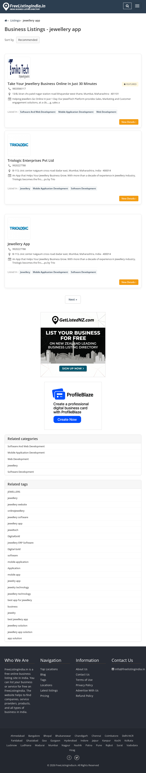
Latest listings (49, 690)
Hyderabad (70, 740)
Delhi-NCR (127, 735)
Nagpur (66, 745)
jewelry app (14, 581)
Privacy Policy (84, 685)
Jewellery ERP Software (20, 542)
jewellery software (18, 517)
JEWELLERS (14, 491)
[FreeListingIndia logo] (24, 6)
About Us (81, 669)
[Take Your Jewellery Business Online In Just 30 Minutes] (19, 68)
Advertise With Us (87, 690)
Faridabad (16, 740)
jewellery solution (17, 625)
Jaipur (95, 740)
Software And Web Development (38, 111)
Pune (99, 745)
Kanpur (106, 740)
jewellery (12, 498)
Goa (44, 740)
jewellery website (17, 504)
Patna (89, 745)
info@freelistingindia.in (130, 669)
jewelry (12, 612)
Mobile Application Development (76, 111)
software (13, 555)
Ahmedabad (18, 735)
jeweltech (13, 530)
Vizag (72, 750)
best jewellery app (18, 619)
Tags (43, 680)
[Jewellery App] (19, 228)
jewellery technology (19, 593)
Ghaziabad (32, 740)
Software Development (83, 188)
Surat (120, 745)
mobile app (14, 574)
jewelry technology (18, 587)
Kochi (117, 740)
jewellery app (15, 523)
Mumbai (53, 745)
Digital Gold (14, 549)
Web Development (106, 111)
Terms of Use (84, 680)
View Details (128, 122)
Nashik (78, 745)
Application (14, 568)
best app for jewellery (20, 600)
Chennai (96, 735)
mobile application (18, 562)
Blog (43, 674)
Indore (84, 740)
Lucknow (11, 745)
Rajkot (109, 745)
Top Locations (49, 669)
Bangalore (34, 735)
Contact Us (83, 674)
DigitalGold (14, 536)
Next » (73, 299)
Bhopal (48, 735)
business (12, 606)
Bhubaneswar (63, 735)
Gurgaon (55, 740)
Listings (15, 20)
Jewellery (25, 188)
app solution (15, 638)
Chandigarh (81, 735)
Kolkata (129, 740)
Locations (46, 685)
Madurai (39, 745)
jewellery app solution (20, 632)
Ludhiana (26, 745)
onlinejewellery (16, 510)
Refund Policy (84, 696)
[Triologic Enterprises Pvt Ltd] (19, 145)
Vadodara (132, 745)
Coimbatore (111, 735)
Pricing (44, 696)
